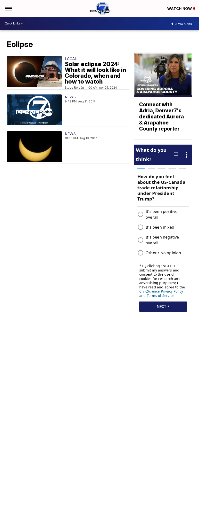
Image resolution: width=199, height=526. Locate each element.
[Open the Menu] (8, 8)
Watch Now (180, 8)
